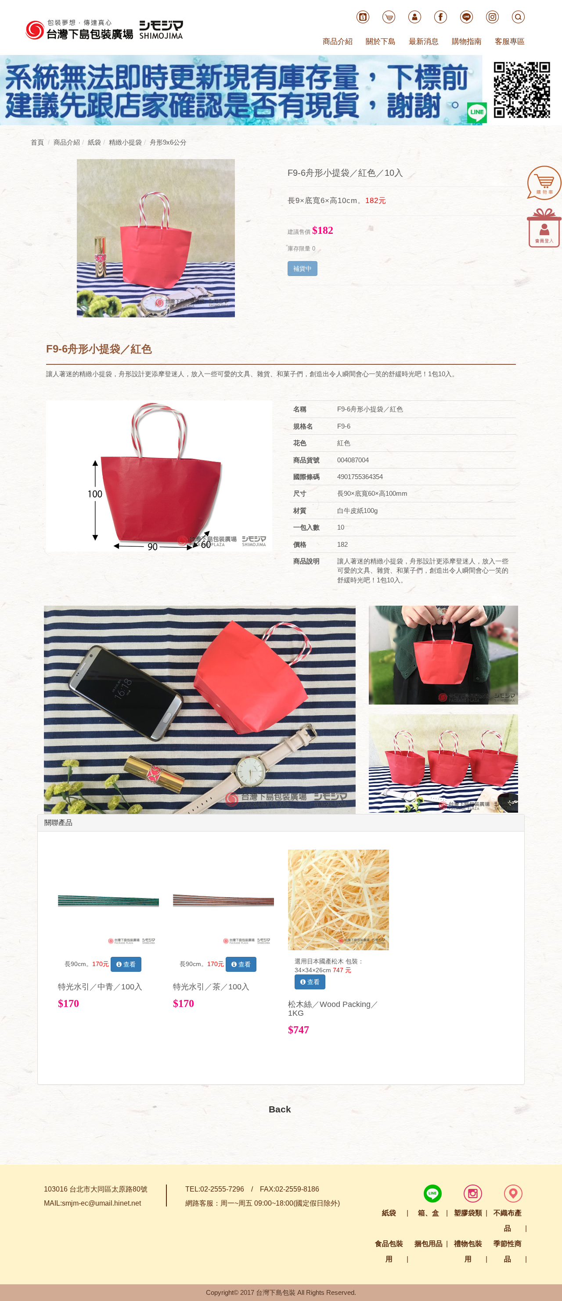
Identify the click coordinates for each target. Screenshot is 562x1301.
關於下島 (381, 41)
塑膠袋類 (468, 1213)
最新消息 (424, 41)
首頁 (37, 142)
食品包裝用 (389, 1251)
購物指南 (467, 41)
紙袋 (389, 1213)
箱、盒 (428, 1213)
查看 (129, 964)
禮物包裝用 (468, 1251)
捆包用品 (428, 1243)
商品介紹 (338, 41)
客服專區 (510, 41)
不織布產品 (508, 1220)
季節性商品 (508, 1251)
